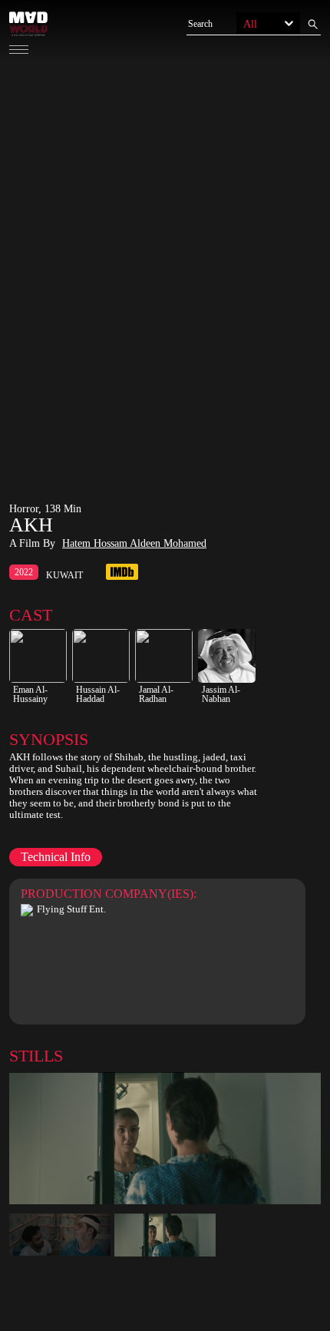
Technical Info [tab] (56, 856)
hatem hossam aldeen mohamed (134, 543)
